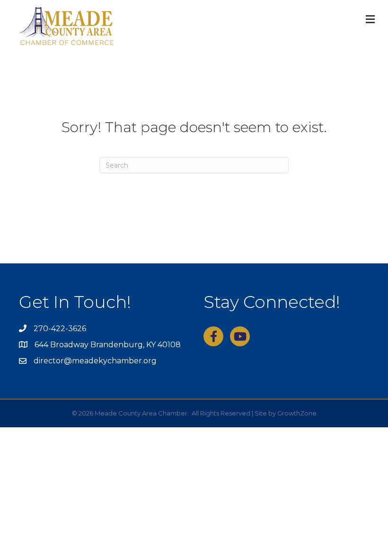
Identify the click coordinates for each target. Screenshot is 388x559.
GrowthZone (297, 413)
